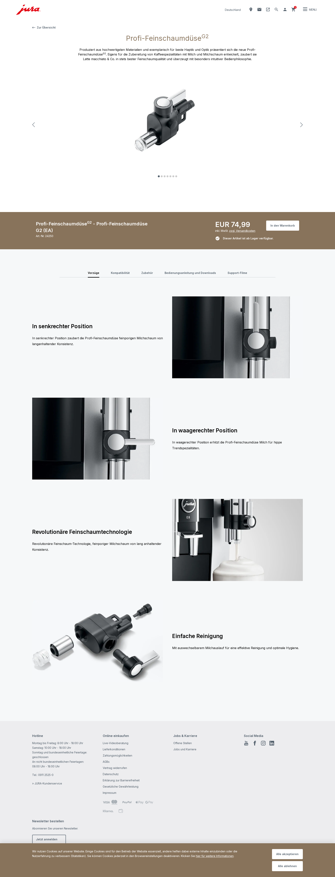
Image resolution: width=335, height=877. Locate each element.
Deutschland (233, 9)
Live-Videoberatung (115, 743)
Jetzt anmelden (46, 839)
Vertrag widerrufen (115, 768)
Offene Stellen (182, 743)
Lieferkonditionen (114, 749)
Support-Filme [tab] (237, 272)
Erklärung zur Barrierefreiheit (121, 780)
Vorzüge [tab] (93, 272)
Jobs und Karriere (184, 749)
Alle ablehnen (287, 866)
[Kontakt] (259, 9)
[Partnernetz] (268, 9)
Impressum (109, 792)
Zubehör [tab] (147, 272)
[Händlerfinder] (251, 9)
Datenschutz (111, 774)
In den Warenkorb (282, 225)
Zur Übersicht (46, 27)
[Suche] (276, 9)
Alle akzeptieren (287, 854)
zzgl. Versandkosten (242, 230)
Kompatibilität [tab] (120, 272)
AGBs (106, 761)
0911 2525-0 (46, 775)
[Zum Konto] (285, 9)
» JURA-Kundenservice (47, 783)
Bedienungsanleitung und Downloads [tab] (190, 272)
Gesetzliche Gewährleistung (120, 786)
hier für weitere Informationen (215, 856)
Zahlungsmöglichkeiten (117, 755)
